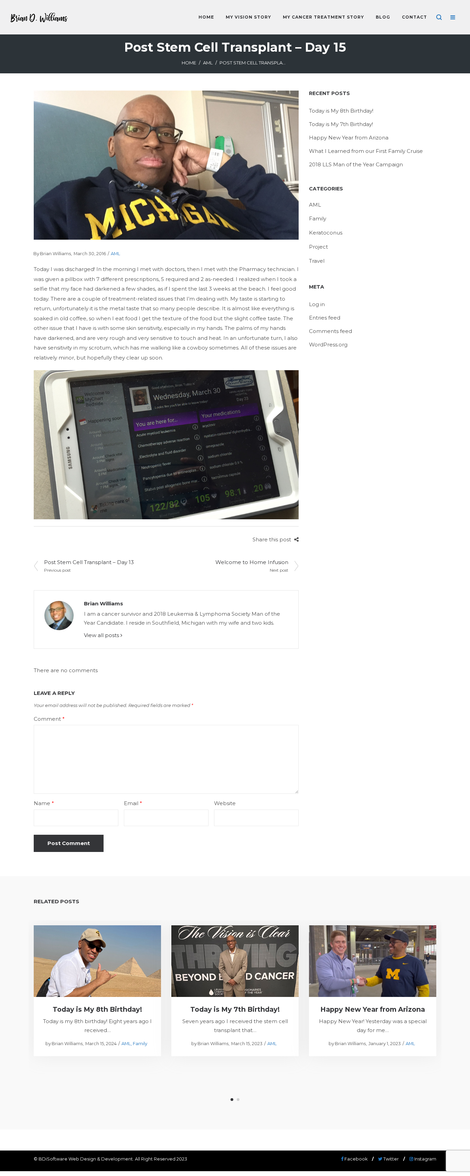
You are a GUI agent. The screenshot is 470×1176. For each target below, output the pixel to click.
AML (208, 62)
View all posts (102, 635)
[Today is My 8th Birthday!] (98, 961)
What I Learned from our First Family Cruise (366, 151)
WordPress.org (328, 344)
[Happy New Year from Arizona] (373, 961)
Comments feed (330, 331)
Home (189, 62)
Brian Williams (52, 253)
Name (44, 803)
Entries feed (324, 317)
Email (133, 803)
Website (225, 803)
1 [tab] (232, 1099)
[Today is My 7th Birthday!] (235, 961)
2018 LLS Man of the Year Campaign (356, 164)
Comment (49, 719)
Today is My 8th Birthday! (341, 110)
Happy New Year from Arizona (348, 137)
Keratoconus (325, 232)
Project (318, 246)
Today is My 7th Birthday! (341, 124)
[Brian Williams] (59, 615)
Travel (316, 261)
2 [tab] (238, 1099)
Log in (317, 304)
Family (317, 218)
